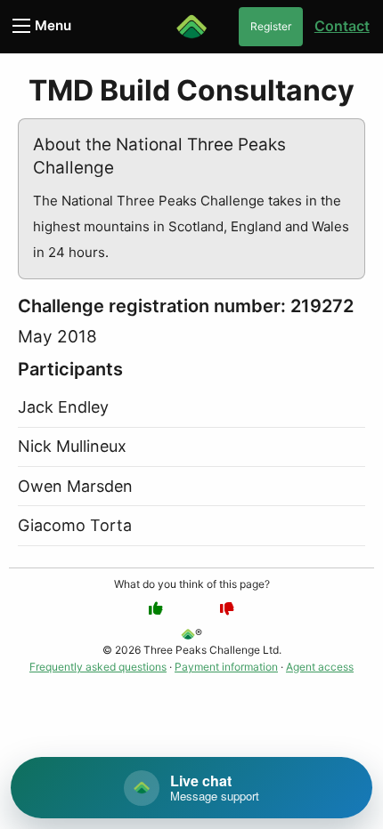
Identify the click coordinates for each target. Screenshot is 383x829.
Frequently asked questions (98, 666)
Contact (342, 26)
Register (270, 26)
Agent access (320, 666)
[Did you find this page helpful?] (156, 608)
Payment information (226, 666)
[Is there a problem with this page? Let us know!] (227, 608)
